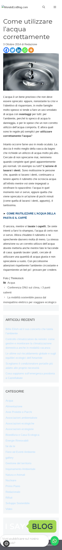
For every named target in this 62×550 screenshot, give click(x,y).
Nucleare (11, 480)
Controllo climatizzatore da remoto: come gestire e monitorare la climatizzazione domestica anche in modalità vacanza (30, 343)
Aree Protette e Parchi (19, 412)
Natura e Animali (15, 474)
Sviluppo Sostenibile (18, 503)
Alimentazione (14, 406)
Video (9, 509)
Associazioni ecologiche (20, 423)
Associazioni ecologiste (20, 429)
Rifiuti (9, 497)
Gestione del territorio (18, 463)
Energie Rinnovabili (17, 440)
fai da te (10, 446)
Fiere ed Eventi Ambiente (20, 451)
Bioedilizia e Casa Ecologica (22, 434)
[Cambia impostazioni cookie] (6, 543)
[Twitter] (12, 50)
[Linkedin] (18, 50)
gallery (10, 457)
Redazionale (13, 491)
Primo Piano (13, 486)
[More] (31, 50)
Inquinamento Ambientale (20, 469)
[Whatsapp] (25, 50)
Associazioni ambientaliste (21, 417)
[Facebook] (6, 50)
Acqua (11, 282)
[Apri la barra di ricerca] (43, 7)
